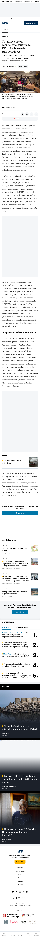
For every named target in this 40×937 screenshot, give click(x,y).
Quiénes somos (20, 871)
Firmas (20, 874)
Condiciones (21, 905)
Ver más (35, 687)
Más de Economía (9, 540)
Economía (5, 29)
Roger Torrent (27, 530)
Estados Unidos (15, 530)
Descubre (5, 687)
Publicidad (20, 881)
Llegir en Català (23, 66)
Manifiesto (20, 867)
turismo (5, 530)
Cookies (28, 905)
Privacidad (13, 905)
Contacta (20, 884)
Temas (20, 878)
